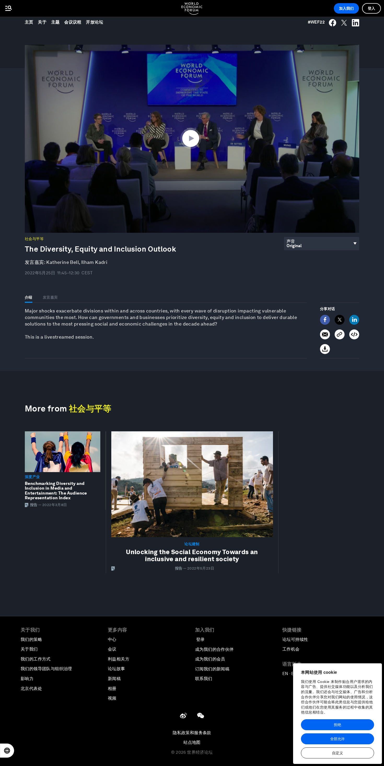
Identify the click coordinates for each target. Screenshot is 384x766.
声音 (291, 241)
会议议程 (73, 22)
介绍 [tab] (28, 297)
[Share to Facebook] (332, 22)
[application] (192, 139)
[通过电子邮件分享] (325, 334)
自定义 (337, 753)
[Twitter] (340, 320)
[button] (192, 138)
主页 (29, 22)
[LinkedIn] (354, 320)
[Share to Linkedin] (355, 22)
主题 (55, 22)
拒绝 (337, 725)
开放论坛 (94, 22)
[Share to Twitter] (344, 22)
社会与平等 (34, 239)
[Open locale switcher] (7, 750)
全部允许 (337, 739)
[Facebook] (325, 320)
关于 (42, 22)
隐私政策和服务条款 (192, 732)
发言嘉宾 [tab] (50, 297)
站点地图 (192, 742)
